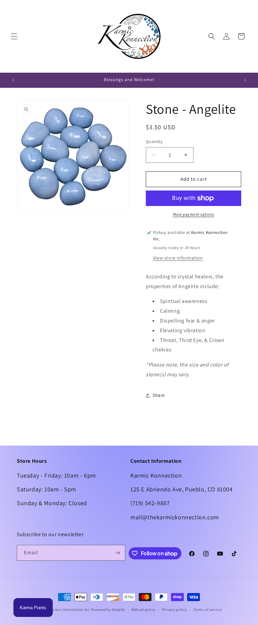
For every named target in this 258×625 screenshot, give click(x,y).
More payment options (193, 214)
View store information (178, 258)
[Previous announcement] (13, 80)
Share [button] (159, 395)
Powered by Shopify (108, 609)
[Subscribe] (117, 553)
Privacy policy (174, 609)
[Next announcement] (245, 80)
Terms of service (208, 609)
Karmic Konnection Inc (70, 609)
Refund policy (144, 609)
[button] (14, 36)
